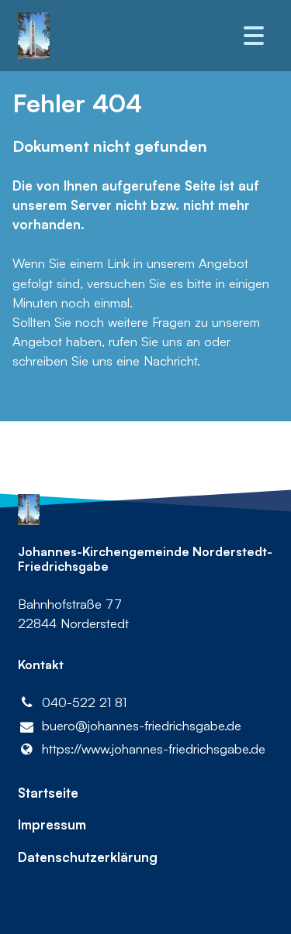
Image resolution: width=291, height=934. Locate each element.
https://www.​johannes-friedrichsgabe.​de (153, 748)
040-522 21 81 (84, 702)
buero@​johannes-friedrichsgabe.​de (141, 725)
